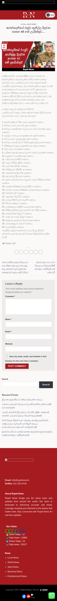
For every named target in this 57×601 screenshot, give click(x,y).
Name (8, 319)
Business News (15, 571)
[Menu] (3, 15)
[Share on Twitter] (26, 252)
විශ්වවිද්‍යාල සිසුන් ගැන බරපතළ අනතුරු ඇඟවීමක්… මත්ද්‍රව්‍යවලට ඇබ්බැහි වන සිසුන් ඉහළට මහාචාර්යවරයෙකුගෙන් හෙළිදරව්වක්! (26, 423)
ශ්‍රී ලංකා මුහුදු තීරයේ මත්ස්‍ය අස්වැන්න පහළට (22, 399)
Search (5, 379)
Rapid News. (26, 590)
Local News (13, 558)
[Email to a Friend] (31, 252)
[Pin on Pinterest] (36, 252)
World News (13, 562)
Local (23, 24)
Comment (10, 296)
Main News (31, 24)
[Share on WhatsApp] (16, 252)
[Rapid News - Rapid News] (28, 15)
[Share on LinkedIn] (40, 252)
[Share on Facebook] (21, 252)
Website (9, 344)
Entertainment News (17, 576)
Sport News (13, 567)
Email (8, 331)
